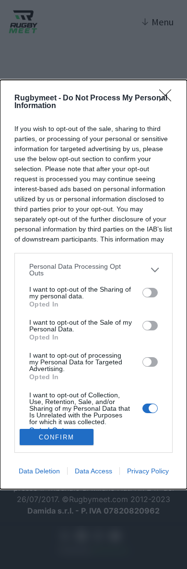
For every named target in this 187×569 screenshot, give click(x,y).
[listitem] (93, 269)
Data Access (93, 471)
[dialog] (93, 284)
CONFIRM (56, 437)
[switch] (150, 292)
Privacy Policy (148, 471)
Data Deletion (39, 471)
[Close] (168, 98)
